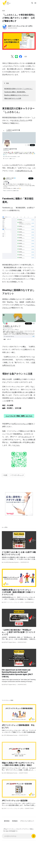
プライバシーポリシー (27, 821)
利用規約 (15, 821)
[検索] (32, 2)
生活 (3, 10)
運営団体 (7, 821)
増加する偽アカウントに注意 (12, 98)
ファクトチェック (18, 475)
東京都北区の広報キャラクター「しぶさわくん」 (18, 88)
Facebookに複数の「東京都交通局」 (15, 92)
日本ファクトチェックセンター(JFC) (20, 26)
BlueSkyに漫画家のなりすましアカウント (16, 95)
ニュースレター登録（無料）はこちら (19, 416)
